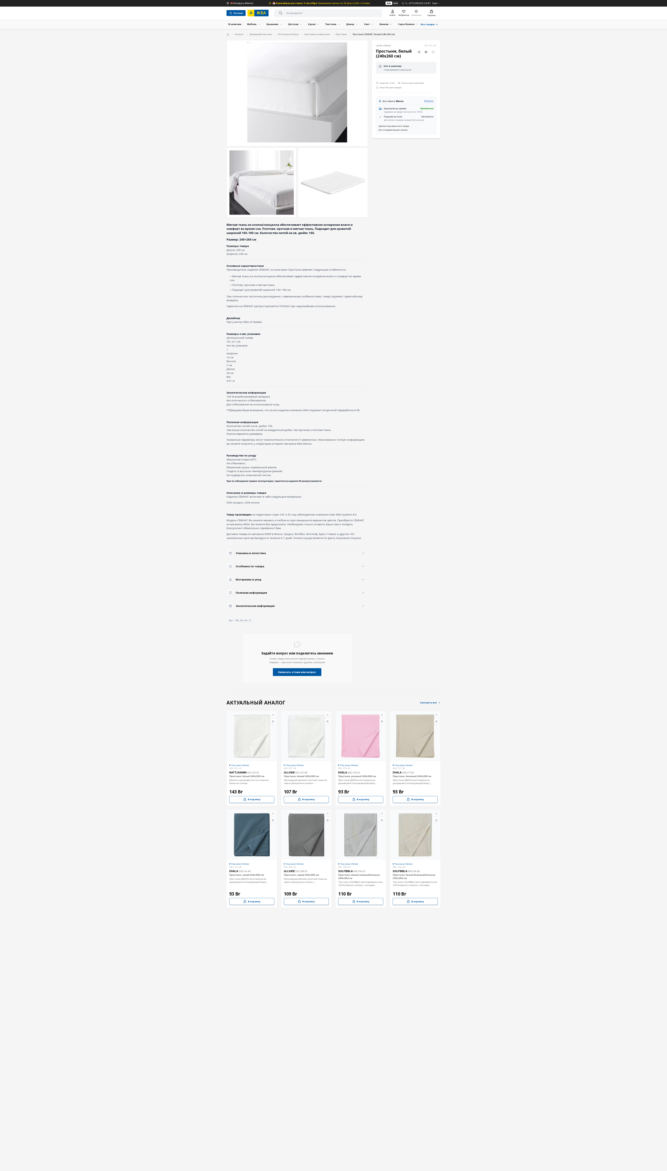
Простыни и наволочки (317, 34)
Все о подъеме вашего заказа (393, 130)
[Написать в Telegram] (403, 3)
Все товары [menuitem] (428, 24)
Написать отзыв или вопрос (297, 672)
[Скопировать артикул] (250, 620)
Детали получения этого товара (394, 126)
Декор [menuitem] (350, 24)
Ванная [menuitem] (384, 24)
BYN (389, 3)
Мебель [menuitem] (252, 24)
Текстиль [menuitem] (330, 24)
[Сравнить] (426, 52)
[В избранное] (433, 52)
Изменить (429, 101)
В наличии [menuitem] (234, 24)
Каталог (239, 34)
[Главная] (228, 34)
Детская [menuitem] (293, 24)
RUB (395, 3)
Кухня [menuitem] (311, 24)
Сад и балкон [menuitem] (406, 24)
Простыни (341, 34)
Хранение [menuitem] (272, 24)
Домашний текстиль (260, 34)
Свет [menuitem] (367, 24)
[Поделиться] (418, 52)
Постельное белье (288, 34)
